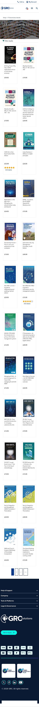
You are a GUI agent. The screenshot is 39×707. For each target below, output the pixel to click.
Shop (4, 17)
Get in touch (7, 633)
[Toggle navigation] (32, 8)
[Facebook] (9, 682)
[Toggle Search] (37, 8)
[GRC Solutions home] (16, 619)
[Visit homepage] (7, 8)
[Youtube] (20, 682)
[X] (4, 682)
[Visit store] (27, 8)
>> (26, 572)
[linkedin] (14, 682)
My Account (33, 2)
